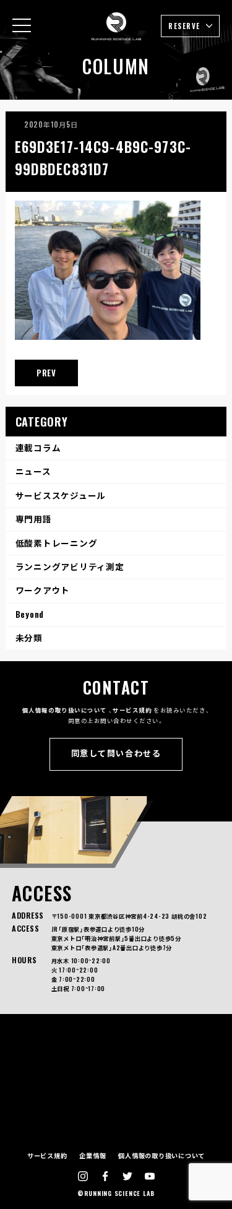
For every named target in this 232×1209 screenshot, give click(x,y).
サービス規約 (132, 710)
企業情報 (92, 1155)
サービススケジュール (60, 495)
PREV (46, 372)
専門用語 (33, 519)
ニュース (33, 471)
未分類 (29, 637)
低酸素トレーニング (56, 543)
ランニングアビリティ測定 (69, 566)
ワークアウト (43, 590)
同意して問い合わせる (116, 753)
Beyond (30, 614)
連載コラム (38, 447)
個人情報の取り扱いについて (64, 710)
